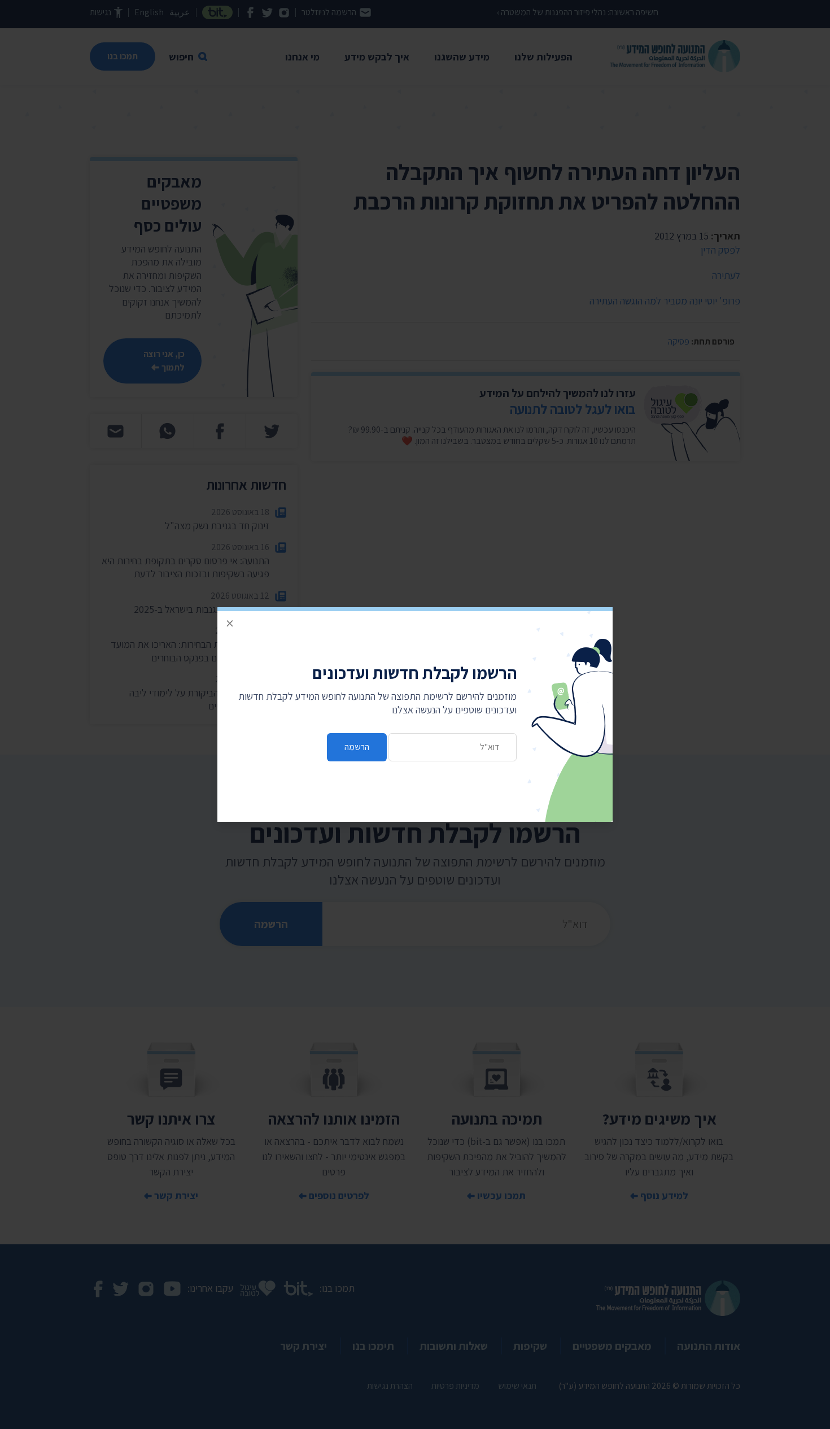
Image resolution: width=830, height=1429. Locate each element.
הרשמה (356, 747)
